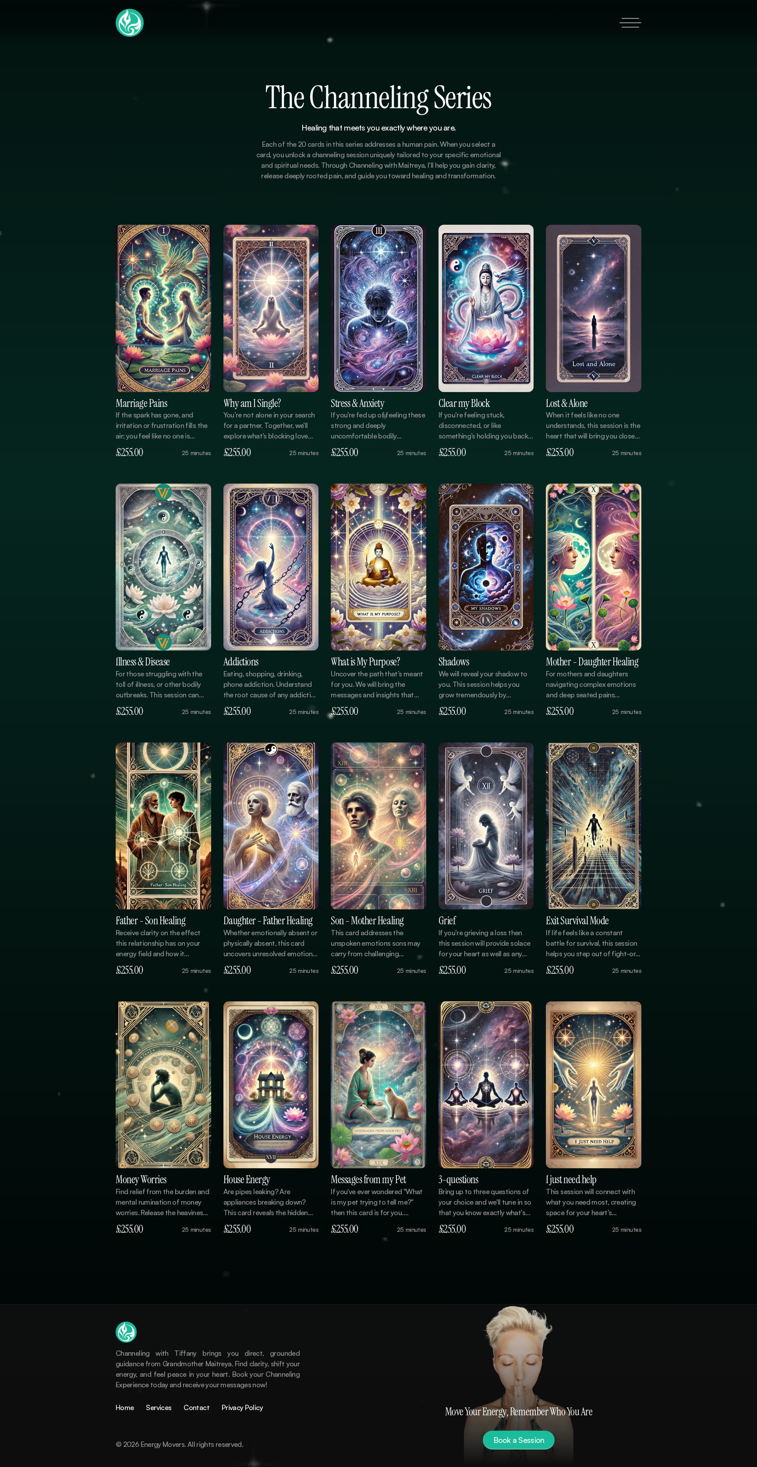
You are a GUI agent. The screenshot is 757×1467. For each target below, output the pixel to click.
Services (158, 1407)
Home (125, 1407)
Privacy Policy (242, 1407)
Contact (196, 1407)
